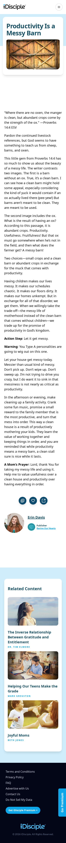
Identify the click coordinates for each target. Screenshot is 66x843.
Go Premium (62, 802)
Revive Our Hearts (46, 528)
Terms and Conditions (20, 772)
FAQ (8, 783)
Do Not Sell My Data (19, 800)
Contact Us (13, 794)
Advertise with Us (17, 788)
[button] (58, 7)
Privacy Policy (15, 777)
